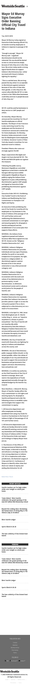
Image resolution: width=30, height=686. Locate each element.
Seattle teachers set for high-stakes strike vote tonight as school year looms (14, 489)
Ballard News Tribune (7, 476)
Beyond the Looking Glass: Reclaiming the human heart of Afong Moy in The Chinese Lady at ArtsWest (15, 511)
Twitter (22, 661)
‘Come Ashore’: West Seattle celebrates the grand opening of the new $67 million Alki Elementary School (15, 500)
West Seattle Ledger (9, 519)
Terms (15, 652)
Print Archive (15, 650)
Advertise (15, 645)
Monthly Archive (15, 647)
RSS (8, 661)
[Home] (10, 8)
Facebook (13, 661)
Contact (15, 642)
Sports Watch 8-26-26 (9, 526)
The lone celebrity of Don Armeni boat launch (15, 535)
